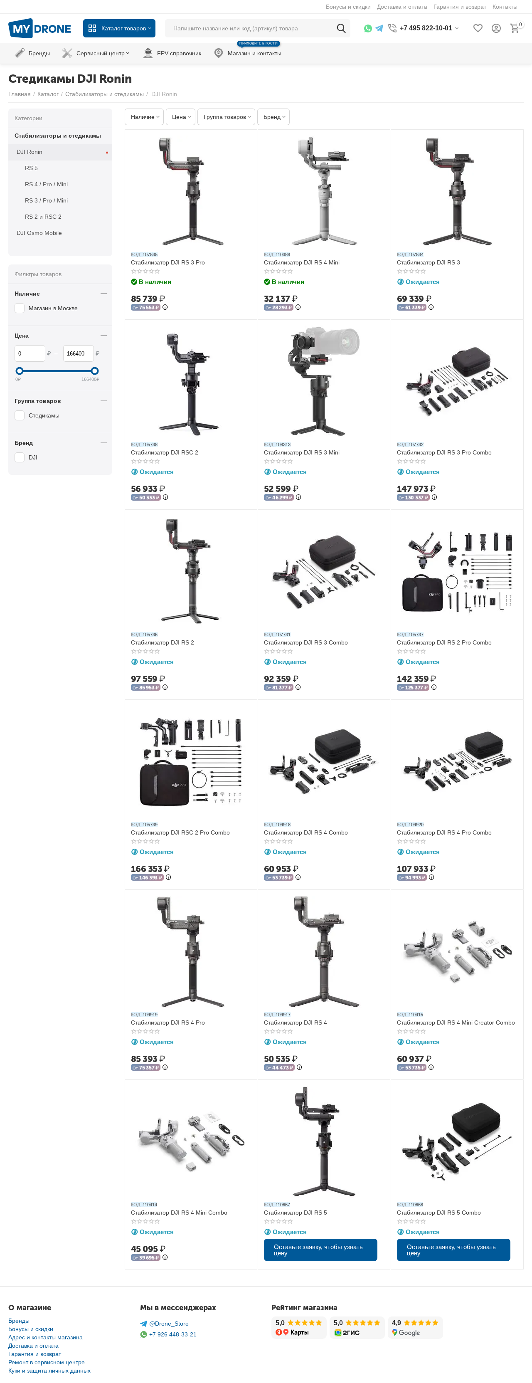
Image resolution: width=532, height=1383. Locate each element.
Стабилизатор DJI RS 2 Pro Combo (444, 642)
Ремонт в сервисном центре (46, 1362)
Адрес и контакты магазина (45, 1337)
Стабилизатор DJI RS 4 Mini (302, 262)
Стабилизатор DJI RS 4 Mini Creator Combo (456, 1022)
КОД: (136, 254)
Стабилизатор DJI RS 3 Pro (168, 262)
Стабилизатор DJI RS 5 (295, 1212)
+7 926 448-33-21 (173, 1334)
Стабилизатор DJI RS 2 (162, 642)
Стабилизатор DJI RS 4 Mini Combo (179, 1212)
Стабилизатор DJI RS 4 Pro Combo (444, 832)
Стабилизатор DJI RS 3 (428, 262)
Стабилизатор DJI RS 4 (295, 1022)
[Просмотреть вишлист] (478, 28)
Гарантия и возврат (34, 1354)
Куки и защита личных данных (49, 1370)
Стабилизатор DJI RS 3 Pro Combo (444, 452)
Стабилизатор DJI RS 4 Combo (306, 832)
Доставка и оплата (33, 1345)
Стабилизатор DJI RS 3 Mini (302, 452)
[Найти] (341, 28)
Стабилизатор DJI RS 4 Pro (168, 1022)
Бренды (19, 1320)
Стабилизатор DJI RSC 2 (164, 452)
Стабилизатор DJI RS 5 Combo (439, 1212)
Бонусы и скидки (30, 1329)
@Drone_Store (169, 1323)
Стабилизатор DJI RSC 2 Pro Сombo (180, 832)
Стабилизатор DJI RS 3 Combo (306, 642)
